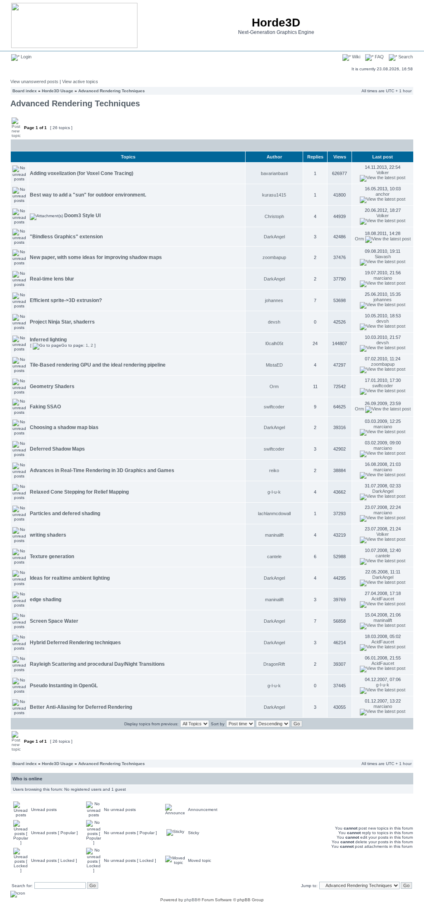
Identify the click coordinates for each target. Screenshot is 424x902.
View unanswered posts (34, 81)
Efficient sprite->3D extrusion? (66, 300)
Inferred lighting (48, 340)
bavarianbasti (274, 173)
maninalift (274, 535)
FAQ (378, 56)
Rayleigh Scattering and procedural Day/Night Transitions (97, 664)
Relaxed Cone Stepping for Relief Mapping (79, 492)
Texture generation (52, 556)
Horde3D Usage (57, 91)
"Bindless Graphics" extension (66, 237)
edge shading (45, 599)
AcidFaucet (382, 598)
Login (25, 56)
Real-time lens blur (52, 279)
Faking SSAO (45, 407)
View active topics (80, 81)
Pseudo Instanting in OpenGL (64, 685)
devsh (274, 321)
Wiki (355, 56)
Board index (24, 91)
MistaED (274, 364)
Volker (382, 172)
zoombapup (274, 257)
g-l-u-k (274, 491)
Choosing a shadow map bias (64, 427)
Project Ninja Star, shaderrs (62, 322)
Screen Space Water (54, 621)
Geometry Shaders (52, 386)
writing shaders (48, 535)
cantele (274, 556)
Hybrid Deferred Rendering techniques (75, 642)
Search (405, 56)
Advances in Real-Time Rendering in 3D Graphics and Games (102, 470)
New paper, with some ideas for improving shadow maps (96, 257)
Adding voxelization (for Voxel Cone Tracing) (81, 173)
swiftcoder (382, 385)
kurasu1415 (274, 194)
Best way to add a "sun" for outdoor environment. (88, 195)
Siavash (383, 256)
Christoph (274, 216)
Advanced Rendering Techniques (111, 91)
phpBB (191, 899)
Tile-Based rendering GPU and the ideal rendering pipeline (98, 365)
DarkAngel (274, 236)
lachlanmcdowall (274, 513)
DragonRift (274, 664)
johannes (274, 300)
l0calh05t (274, 343)
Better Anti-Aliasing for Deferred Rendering (81, 707)
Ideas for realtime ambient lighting (70, 578)
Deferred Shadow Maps (57, 449)
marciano (382, 278)
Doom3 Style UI (82, 215)
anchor (383, 194)
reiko (274, 470)
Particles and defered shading (65, 513)
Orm (359, 238)
